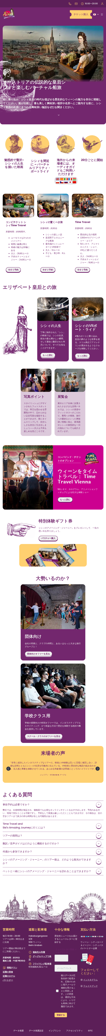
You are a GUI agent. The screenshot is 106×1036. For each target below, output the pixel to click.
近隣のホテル (9, 976)
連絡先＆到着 (39, 952)
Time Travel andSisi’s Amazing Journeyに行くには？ (24, 825)
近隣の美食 (8, 971)
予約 (102, 3)
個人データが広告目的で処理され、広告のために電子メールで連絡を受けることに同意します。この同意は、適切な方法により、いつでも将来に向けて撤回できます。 (68, 991)
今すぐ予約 (13, 269)
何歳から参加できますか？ (17, 851)
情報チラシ (12, 967)
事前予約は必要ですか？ (16, 804)
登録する (61, 1015)
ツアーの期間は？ (12, 835)
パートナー (8, 980)
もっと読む (51, 115)
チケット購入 (81, 14)
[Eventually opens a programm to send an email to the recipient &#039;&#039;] (76, 3)
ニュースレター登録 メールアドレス (66, 951)
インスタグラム (90, 979)
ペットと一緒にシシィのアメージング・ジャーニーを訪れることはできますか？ (47, 871)
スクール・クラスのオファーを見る (43, 736)
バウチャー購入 (48, 538)
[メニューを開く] (101, 14)
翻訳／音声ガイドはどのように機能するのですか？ (31, 843)
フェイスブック (90, 985)
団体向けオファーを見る (38, 653)
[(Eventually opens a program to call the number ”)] (69, 3)
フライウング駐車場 (42, 963)
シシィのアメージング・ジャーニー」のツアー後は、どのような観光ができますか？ (47, 861)
